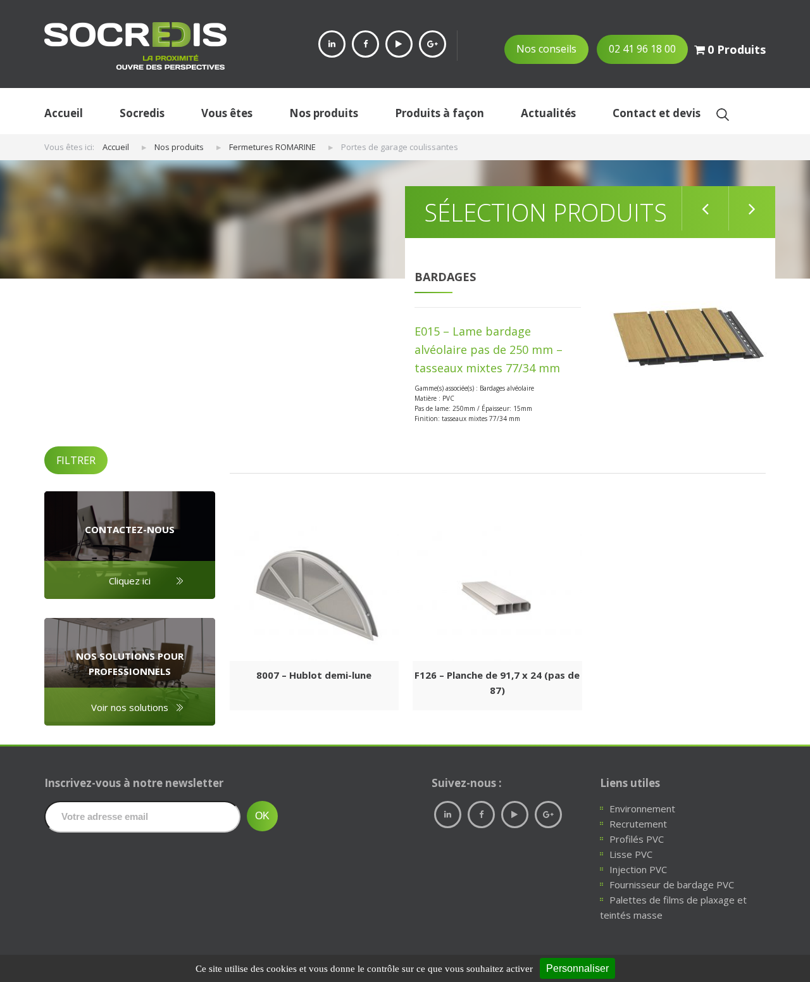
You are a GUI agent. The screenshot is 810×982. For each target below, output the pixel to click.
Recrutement (638, 823)
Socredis (142, 113)
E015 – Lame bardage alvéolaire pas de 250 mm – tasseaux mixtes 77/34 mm (488, 349)
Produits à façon (439, 113)
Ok (722, 114)
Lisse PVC (630, 854)
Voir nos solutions (129, 707)
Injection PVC (638, 869)
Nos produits (323, 113)
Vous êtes (226, 113)
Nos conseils (546, 49)
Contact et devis (657, 113)
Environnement (642, 808)
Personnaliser (577, 968)
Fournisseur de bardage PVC (671, 884)
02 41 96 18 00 (642, 49)
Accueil (63, 113)
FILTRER (76, 460)
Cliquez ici (130, 580)
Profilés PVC (636, 839)
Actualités (548, 113)
